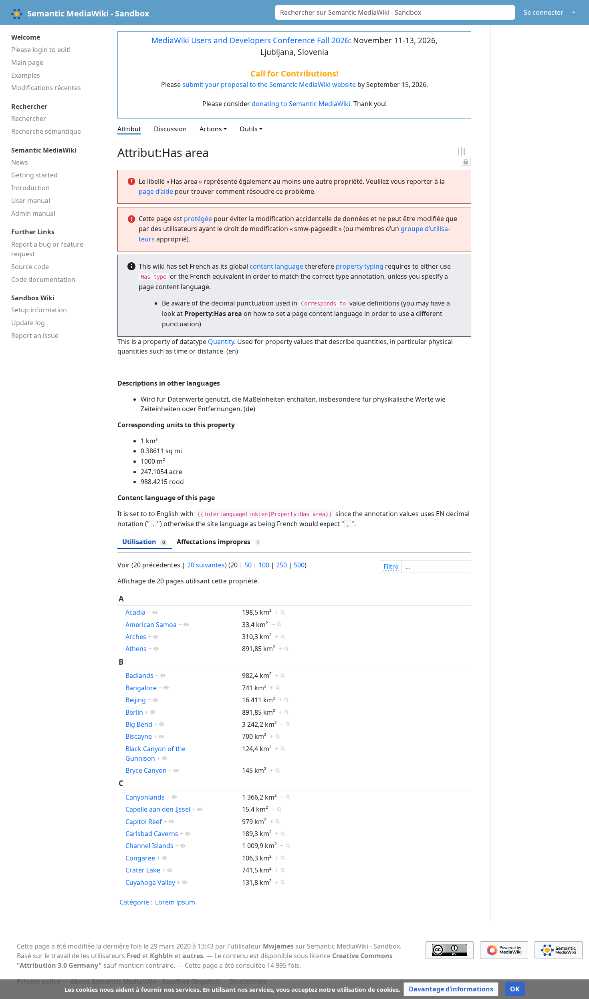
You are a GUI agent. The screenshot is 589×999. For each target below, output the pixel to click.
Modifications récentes (46, 87)
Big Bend (138, 724)
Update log (28, 322)
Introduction (30, 187)
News (19, 162)
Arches (135, 636)
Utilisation (143, 541)
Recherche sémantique (46, 131)
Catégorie (134, 902)
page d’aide (156, 191)
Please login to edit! (41, 49)
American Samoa (151, 624)
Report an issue (34, 335)
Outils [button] (249, 129)
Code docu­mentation (43, 279)
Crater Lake (142, 870)
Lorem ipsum (175, 902)
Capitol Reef (143, 821)
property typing (359, 266)
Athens (136, 648)
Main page (27, 62)
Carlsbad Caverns (151, 833)
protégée (198, 218)
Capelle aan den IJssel (157, 809)
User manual (30, 200)
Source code (30, 266)
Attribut (129, 129)
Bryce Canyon (146, 770)
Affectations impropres (218, 541)
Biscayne (138, 736)
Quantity (221, 341)
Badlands (139, 675)
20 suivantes (206, 565)
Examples (25, 75)
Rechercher (28, 118)
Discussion (170, 129)
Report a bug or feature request (47, 249)
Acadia (135, 612)
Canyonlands (145, 797)
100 (263, 565)
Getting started (34, 175)
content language (276, 266)
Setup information (39, 310)
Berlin (134, 712)
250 (281, 565)
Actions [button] (211, 129)
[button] (450, 989)
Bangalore (141, 687)
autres (192, 955)
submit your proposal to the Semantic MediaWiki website (269, 84)
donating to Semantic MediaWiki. (302, 103)
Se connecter (543, 12)
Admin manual (33, 213)
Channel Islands (149, 845)
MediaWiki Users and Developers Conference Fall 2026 (250, 40)
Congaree (140, 858)
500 (299, 565)
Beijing (135, 699)
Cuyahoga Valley (150, 882)
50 (248, 565)
